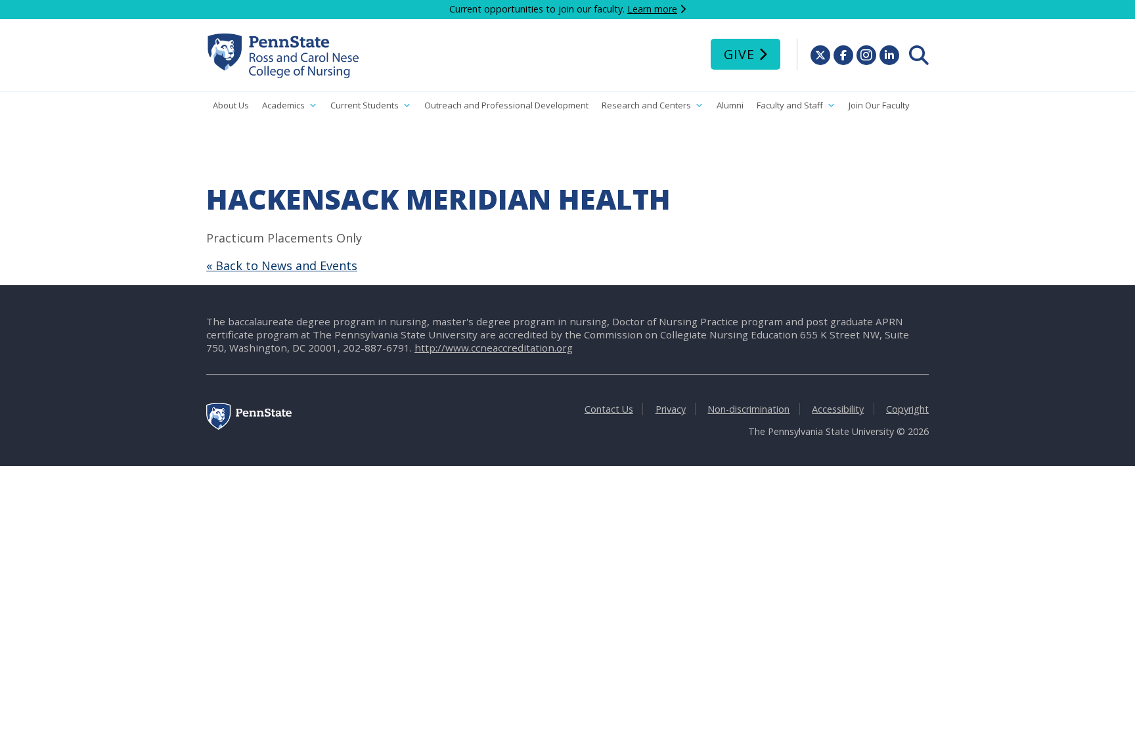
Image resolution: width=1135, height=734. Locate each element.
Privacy (671, 409)
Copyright (907, 409)
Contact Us (609, 409)
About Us (231, 105)
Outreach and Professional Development (506, 105)
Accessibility (838, 409)
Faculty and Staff (790, 105)
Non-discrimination (748, 409)
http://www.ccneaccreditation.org (493, 347)
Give (739, 54)
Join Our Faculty (879, 105)
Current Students (364, 105)
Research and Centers (646, 105)
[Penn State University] (249, 426)
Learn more (652, 9)
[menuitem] (919, 55)
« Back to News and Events (281, 265)
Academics (283, 105)
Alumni (730, 105)
